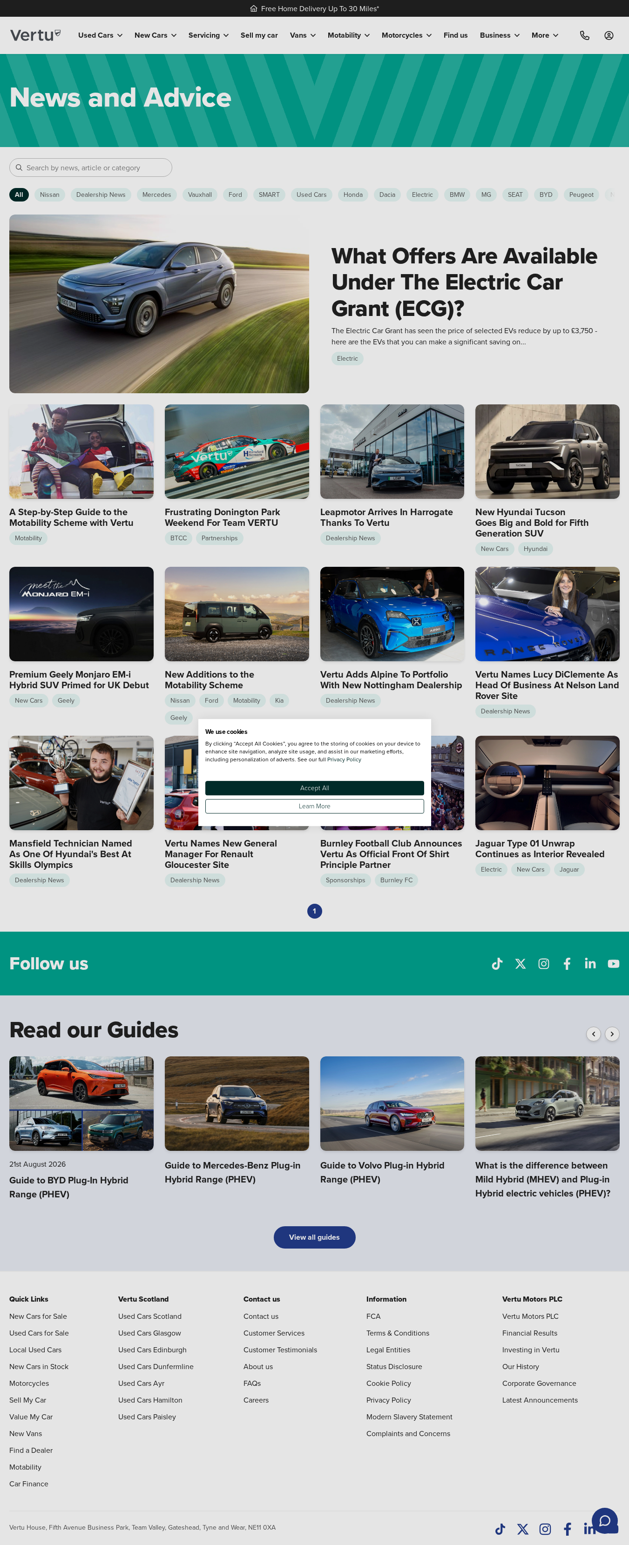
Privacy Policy (344, 759)
